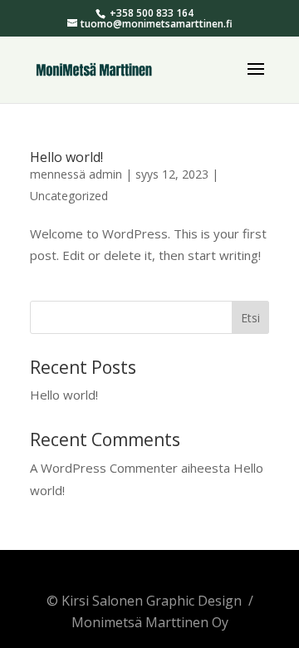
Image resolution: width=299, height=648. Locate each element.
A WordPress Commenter (104, 467)
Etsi (250, 318)
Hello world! (66, 157)
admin (105, 174)
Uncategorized (69, 196)
